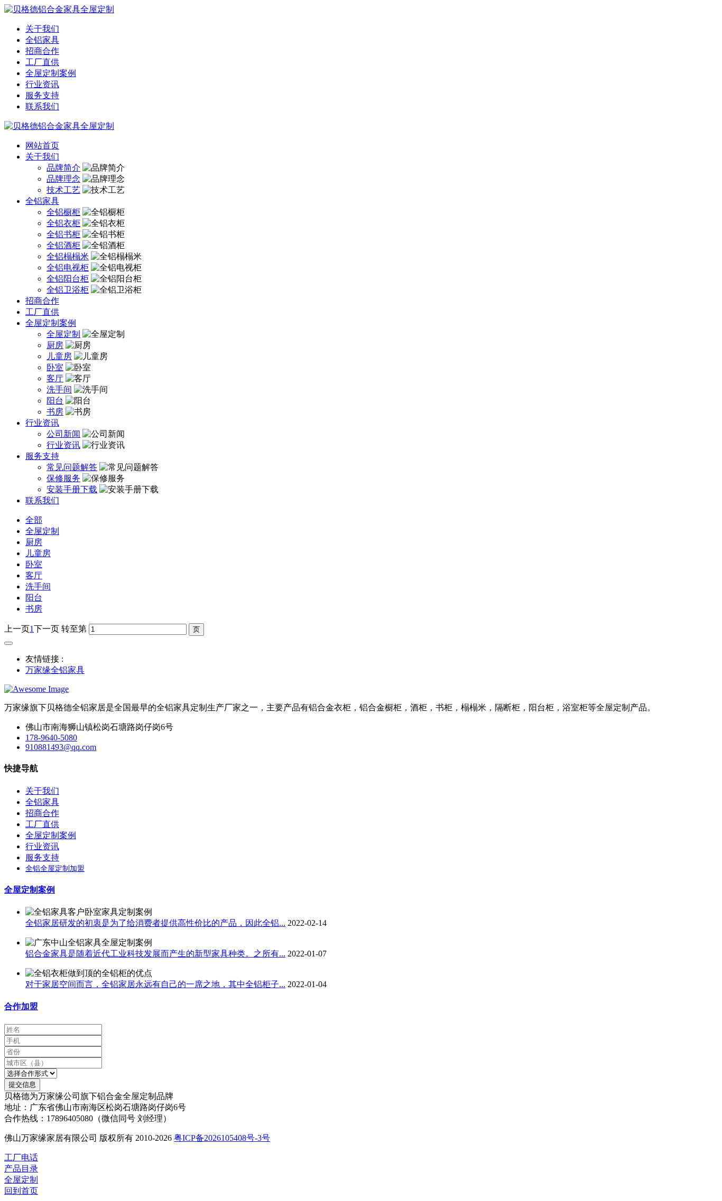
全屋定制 (42, 531)
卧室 (33, 564)
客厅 (33, 575)
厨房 (33, 542)
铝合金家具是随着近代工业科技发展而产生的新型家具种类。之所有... (155, 953)
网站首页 (42, 145)
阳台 (33, 597)
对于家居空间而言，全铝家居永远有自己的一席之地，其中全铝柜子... (155, 984)
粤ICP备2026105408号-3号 (222, 1137)
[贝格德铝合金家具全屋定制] (361, 9)
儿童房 (38, 553)
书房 (33, 608)
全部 (33, 519)
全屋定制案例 (29, 889)
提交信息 (22, 1085)
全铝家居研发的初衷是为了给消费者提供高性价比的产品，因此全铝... (155, 922)
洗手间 (38, 586)
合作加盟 (21, 1006)
